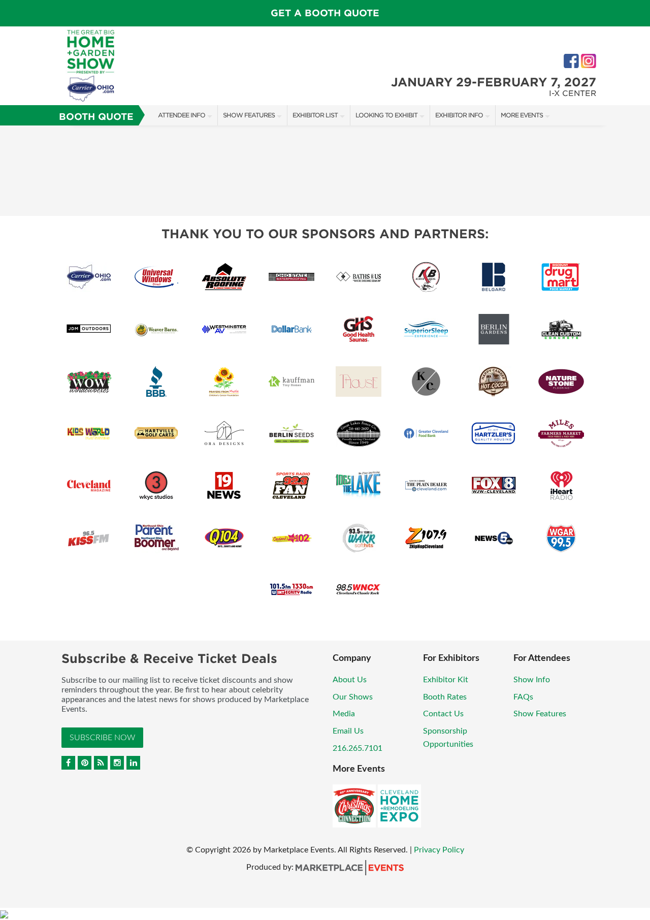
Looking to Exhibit (386, 115)
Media (344, 714)
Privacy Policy (439, 850)
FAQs (523, 697)
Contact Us (443, 714)
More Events (522, 115)
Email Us (348, 731)
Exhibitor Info (459, 115)
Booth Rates (445, 697)
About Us (350, 680)
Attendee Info (181, 115)
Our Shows (353, 697)
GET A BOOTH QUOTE (325, 13)
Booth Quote (96, 116)
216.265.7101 (357, 748)
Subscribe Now (102, 738)
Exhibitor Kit (445, 680)
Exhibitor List (315, 115)
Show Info (531, 680)
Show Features (249, 115)
